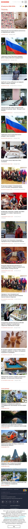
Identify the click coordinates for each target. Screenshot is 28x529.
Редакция (16, 489)
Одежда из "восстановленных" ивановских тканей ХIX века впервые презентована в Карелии (12, 295)
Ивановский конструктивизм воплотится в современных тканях (13, 31)
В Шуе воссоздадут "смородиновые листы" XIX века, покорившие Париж (11, 186)
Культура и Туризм (16, 85)
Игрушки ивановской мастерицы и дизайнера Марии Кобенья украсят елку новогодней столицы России (13, 267)
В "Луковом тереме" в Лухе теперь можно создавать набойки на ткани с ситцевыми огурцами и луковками (13, 351)
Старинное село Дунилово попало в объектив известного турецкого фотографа (13, 425)
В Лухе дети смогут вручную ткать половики (11, 161)
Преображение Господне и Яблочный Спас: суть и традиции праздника (14, 483)
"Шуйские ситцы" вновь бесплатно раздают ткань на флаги (11, 135)
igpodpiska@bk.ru (15, 505)
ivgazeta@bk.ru (14, 508)
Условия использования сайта (8, 496)
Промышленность (19, 112)
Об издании (4, 489)
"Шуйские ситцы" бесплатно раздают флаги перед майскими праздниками (12, 57)
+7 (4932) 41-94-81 (16, 1)
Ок (14, 526)
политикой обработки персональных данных (15, 517)
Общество (12, 34)
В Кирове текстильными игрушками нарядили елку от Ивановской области (12, 240)
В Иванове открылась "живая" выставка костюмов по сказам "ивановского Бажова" (12, 213)
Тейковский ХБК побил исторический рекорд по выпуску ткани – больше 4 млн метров (13, 109)
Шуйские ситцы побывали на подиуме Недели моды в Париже (12, 82)
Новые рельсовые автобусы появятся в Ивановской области (12, 444)
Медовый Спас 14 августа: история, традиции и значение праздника (11, 463)
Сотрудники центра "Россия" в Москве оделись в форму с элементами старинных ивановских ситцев (12, 324)
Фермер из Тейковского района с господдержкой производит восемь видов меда (13, 405)
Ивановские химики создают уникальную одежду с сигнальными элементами (13, 377)
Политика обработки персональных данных (11, 498)
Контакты (10, 489)
